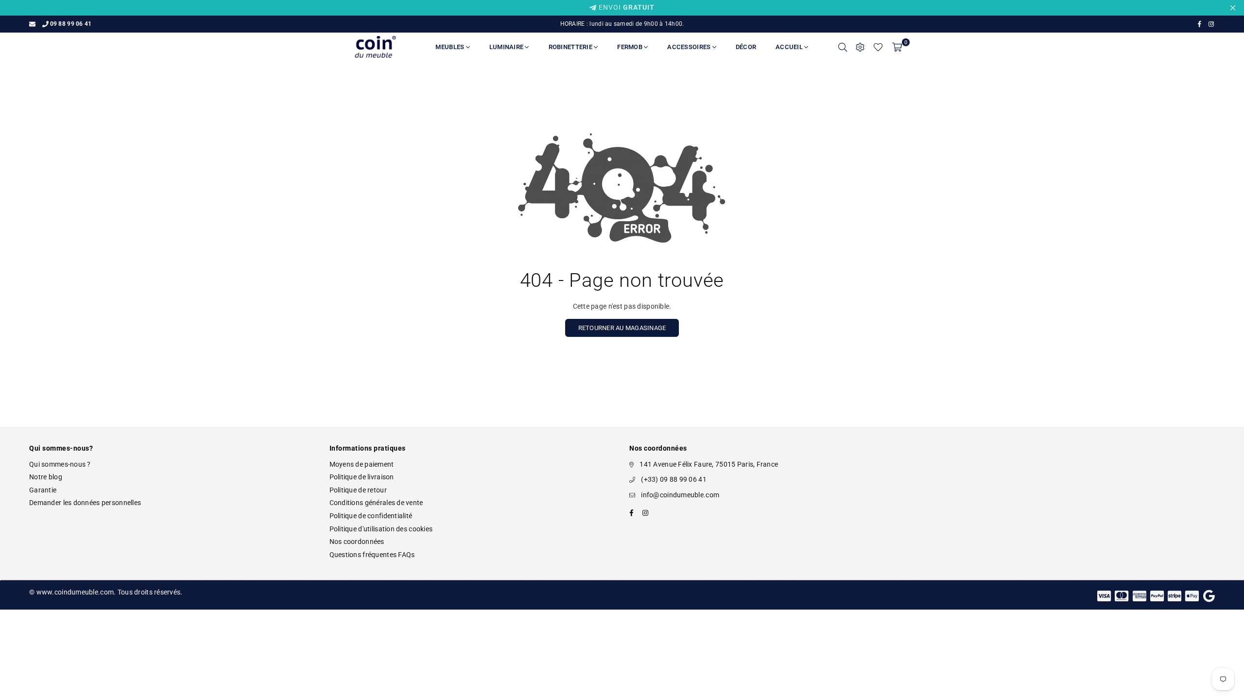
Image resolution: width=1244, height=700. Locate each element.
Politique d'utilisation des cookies (381, 529)
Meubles (450, 47)
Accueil (790, 47)
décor (746, 47)
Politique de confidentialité (371, 516)
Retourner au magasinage (622, 328)
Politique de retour (358, 490)
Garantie (42, 490)
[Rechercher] (842, 47)
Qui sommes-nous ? (60, 464)
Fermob (630, 47)
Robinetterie (571, 47)
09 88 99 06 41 (70, 23)
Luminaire (507, 47)
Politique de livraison (361, 477)
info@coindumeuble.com (680, 495)
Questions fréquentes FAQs (372, 555)
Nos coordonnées (356, 541)
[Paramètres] (860, 47)
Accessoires (689, 47)
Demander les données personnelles (85, 503)
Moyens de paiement (361, 464)
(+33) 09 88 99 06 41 (674, 479)
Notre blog (45, 477)
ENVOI (626, 7)
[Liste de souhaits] (878, 47)
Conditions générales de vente (376, 503)
